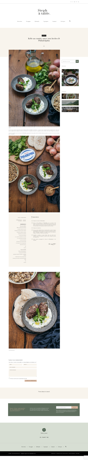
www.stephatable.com (31, 453)
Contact (54, 21)
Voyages (28, 21)
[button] (70, 96)
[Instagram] (71, 2)
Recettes (19, 21)
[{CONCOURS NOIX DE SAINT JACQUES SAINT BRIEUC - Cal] (70, 77)
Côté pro (63, 21)
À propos (46, 21)
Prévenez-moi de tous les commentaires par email (18, 378)
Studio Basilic (65, 453)
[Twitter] (75, 2)
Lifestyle (37, 21)
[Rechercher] (77, 61)
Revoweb (77, 453)
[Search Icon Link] (70, 21)
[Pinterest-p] (76, 2)
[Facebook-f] (73, 2)
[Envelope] (78, 2)
